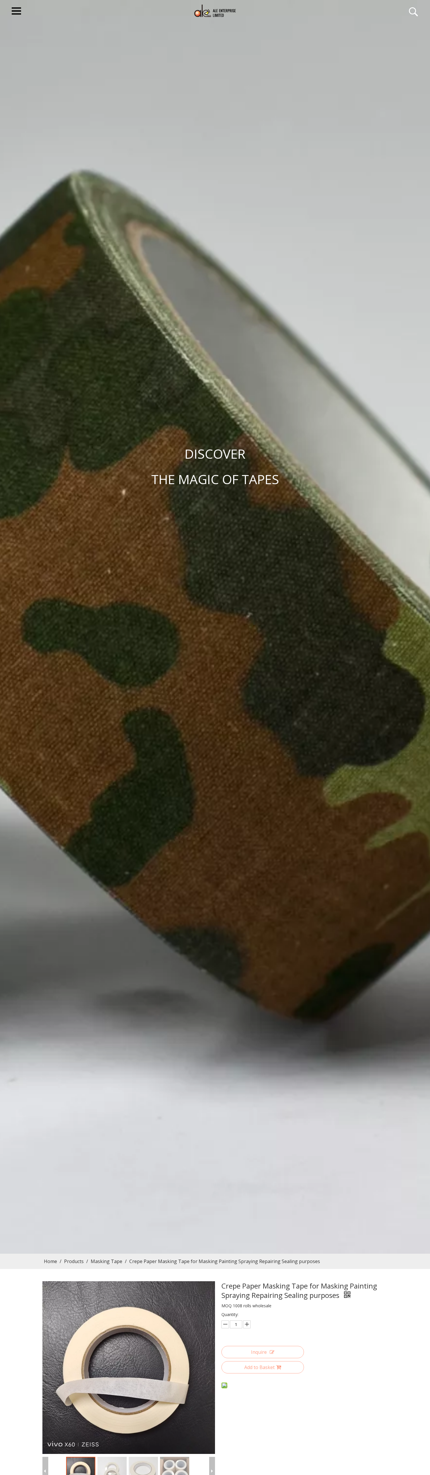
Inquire (259, 1352)
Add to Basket (259, 1367)
